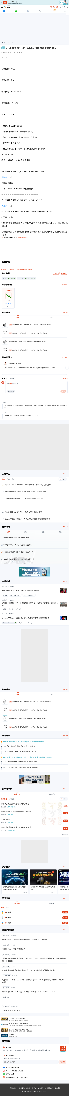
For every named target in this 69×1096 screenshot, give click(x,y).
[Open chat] (65, 11)
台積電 (8, 917)
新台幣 (5, 177)
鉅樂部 (28, 1088)
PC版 (10, 1088)
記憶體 (8, 912)
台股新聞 (12, 600)
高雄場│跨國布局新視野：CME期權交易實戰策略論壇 (28, 350)
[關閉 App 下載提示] (2, 2)
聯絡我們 (57, 1088)
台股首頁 (56, 273)
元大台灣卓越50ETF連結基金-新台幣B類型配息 (16, 812)
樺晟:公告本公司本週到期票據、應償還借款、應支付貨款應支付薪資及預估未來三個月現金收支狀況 (35, 406)
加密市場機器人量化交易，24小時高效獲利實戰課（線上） (27, 342)
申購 (65, 813)
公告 (4, 43)
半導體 (8, 923)
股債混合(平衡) (11, 830)
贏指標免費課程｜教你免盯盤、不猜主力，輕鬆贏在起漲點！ (30, 325)
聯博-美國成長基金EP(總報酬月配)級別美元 (15, 804)
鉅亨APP (16, 1088)
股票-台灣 (10, 815)
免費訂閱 (62, 1062)
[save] (52, 10)
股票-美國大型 (11, 807)
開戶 (65, 805)
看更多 (65, 312)
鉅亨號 (22, 1088)
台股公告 (11, 43)
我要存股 (63, 273)
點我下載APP (23, 237)
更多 (64, 479)
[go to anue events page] (60, 7)
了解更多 (63, 284)
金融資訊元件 (49, 1088)
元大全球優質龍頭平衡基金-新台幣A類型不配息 (16, 827)
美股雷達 (12, 586)
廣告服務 (40, 1088)
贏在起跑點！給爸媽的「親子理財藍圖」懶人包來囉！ (18, 269)
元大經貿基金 (5, 819)
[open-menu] (2, 7)
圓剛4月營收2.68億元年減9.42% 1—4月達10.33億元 (21, 415)
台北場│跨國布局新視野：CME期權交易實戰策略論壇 (28, 333)
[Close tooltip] (63, 15)
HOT (10, 325)
